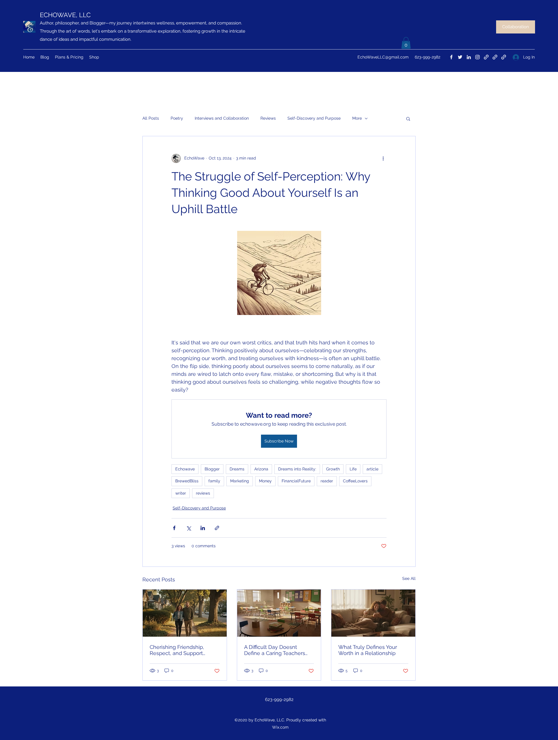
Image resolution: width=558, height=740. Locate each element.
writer (180, 493)
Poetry (177, 118)
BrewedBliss (186, 481)
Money (265, 481)
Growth (333, 469)
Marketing (239, 481)
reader (327, 481)
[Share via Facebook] (174, 528)
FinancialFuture (296, 481)
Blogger (212, 469)
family (214, 481)
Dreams (237, 469)
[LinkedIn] (469, 57)
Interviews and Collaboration (222, 118)
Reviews (268, 118)
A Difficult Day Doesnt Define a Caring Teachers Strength (274, 650)
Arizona (261, 469)
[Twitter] (460, 57)
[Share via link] (217, 528)
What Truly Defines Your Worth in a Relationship (367, 650)
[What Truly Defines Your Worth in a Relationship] (373, 613)
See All (409, 578)
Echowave (185, 469)
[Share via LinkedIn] (202, 528)
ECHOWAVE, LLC (65, 15)
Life (353, 469)
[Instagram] (477, 57)
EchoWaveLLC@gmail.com (383, 57)
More (357, 118)
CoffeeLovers (355, 481)
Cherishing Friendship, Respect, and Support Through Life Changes (177, 650)
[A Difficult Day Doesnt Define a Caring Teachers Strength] (279, 613)
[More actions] (383, 158)
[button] (406, 43)
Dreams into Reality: (297, 469)
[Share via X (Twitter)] (188, 528)
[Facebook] (451, 57)
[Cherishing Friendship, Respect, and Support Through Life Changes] (185, 613)
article (372, 469)
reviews (203, 493)
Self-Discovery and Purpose (314, 118)
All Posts (150, 118)
